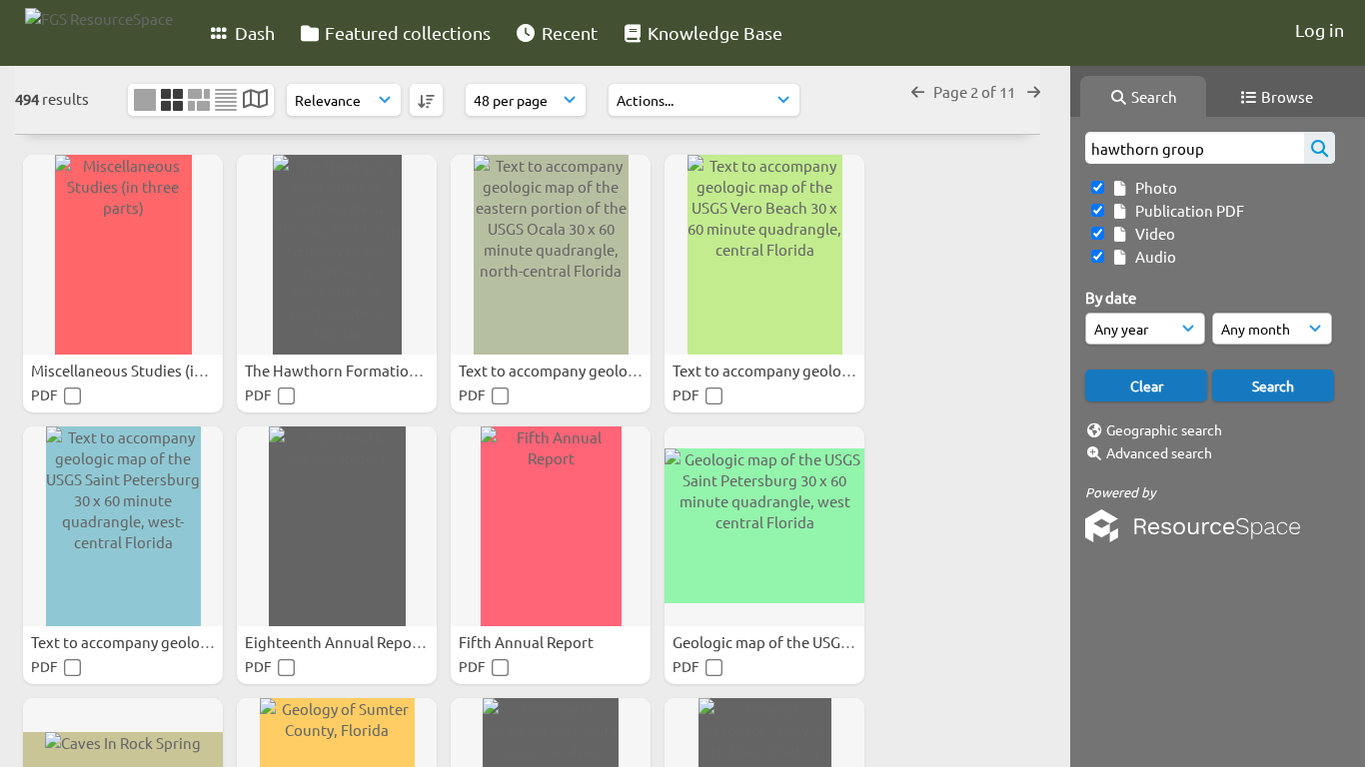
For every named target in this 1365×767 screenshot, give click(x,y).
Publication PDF (1186, 210)
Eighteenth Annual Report (336, 641)
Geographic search (1164, 429)
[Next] (1033, 91)
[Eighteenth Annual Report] (337, 526)
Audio (1152, 256)
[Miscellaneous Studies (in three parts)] (123, 255)
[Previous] (917, 91)
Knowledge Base (713, 32)
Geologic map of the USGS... (768, 641)
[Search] (1319, 148)
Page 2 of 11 (975, 91)
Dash (253, 32)
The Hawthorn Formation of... (347, 370)
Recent (568, 32)
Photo (1153, 187)
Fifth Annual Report (528, 641)
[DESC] (426, 100)
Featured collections (406, 32)
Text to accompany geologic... (561, 370)
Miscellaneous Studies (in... (124, 370)
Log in (1319, 29)
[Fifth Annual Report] (551, 526)
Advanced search (1159, 452)
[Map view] (255, 100)
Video (1152, 233)
